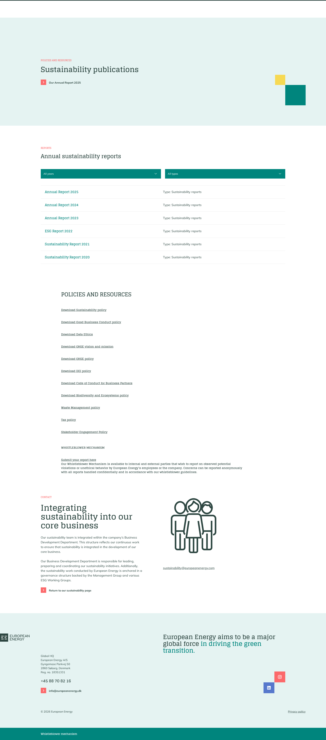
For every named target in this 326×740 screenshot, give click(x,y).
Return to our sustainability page (70, 590)
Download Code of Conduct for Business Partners (96, 383)
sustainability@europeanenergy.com (189, 568)
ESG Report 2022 (59, 231)
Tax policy (68, 419)
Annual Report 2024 (61, 205)
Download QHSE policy (77, 358)
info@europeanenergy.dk (65, 691)
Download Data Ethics (77, 334)
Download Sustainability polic (83, 310)
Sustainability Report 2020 (67, 257)
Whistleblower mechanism (59, 734)
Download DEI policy (76, 371)
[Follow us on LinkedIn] (269, 687)
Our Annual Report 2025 (65, 82)
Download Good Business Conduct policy (91, 322)
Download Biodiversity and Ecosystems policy (95, 395)
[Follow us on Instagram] (279, 676)
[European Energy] (15, 638)
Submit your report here (78, 459)
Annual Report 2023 (61, 218)
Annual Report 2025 (61, 192)
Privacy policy (297, 711)
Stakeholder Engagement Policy (84, 432)
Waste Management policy (80, 407)
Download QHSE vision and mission (87, 346)
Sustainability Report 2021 (67, 244)
